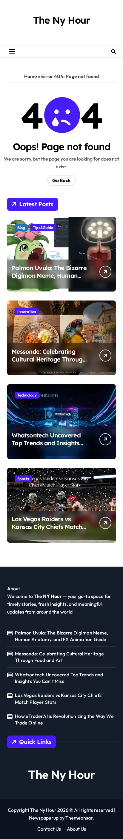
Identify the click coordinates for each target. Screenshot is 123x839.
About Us (76, 829)
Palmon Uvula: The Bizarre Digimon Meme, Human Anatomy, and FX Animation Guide (49, 279)
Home (30, 76)
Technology (27, 395)
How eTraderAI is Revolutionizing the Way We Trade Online (64, 719)
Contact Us (49, 829)
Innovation (26, 311)
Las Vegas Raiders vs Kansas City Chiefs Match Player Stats (47, 526)
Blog (21, 227)
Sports (23, 478)
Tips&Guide (43, 227)
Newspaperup (44, 818)
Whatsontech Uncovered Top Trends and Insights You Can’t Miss (46, 442)
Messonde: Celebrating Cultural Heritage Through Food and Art (49, 359)
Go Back (61, 180)
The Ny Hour (61, 20)
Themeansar (79, 818)
